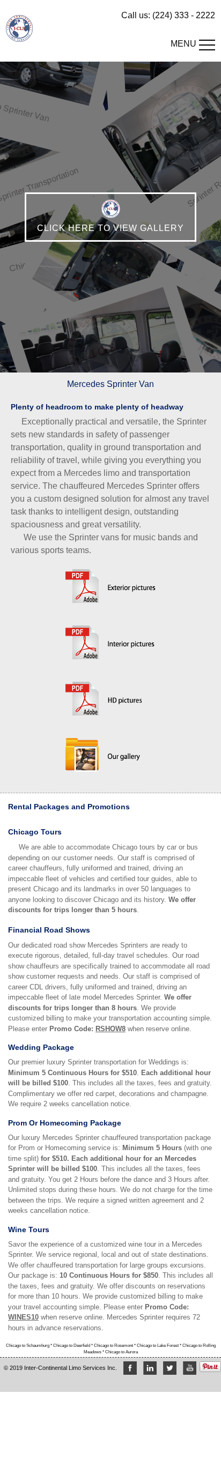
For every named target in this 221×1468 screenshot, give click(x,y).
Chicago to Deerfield (72, 1345)
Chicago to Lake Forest (158, 1345)
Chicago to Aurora (121, 1352)
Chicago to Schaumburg (28, 1345)
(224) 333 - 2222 (183, 15)
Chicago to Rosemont (114, 1345)
